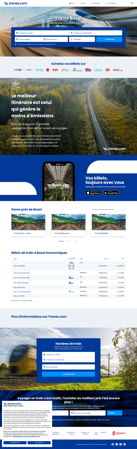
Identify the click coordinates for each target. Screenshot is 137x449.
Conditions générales (55, 433)
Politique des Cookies (71, 433)
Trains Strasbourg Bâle (21, 278)
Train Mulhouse (61, 233)
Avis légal (96, 433)
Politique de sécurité (85, 433)
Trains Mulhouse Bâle (20, 283)
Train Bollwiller (101, 233)
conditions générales (81, 420)
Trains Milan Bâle (19, 287)
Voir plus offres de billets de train (103, 209)
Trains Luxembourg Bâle (22, 292)
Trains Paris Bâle (19, 266)
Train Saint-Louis (22, 233)
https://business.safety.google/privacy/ (26, 436)
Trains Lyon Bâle (19, 296)
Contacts (103, 432)
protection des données (65, 420)
